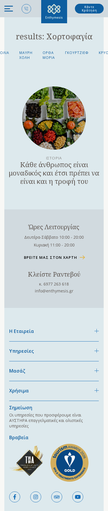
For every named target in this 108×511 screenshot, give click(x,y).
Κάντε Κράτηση (89, 8)
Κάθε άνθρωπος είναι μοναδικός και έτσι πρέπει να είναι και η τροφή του (54, 173)
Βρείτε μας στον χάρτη (50, 257)
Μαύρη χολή (26, 55)
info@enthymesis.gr (54, 291)
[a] (54, 118)
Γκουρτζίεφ (77, 52)
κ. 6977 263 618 (54, 284)
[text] (54, 11)
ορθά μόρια (49, 55)
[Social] (14, 496)
